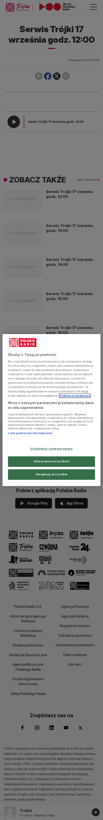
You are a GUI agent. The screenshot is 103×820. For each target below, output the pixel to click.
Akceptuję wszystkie (52, 474)
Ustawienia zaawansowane (51, 448)
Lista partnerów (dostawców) (30, 433)
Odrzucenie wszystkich (52, 461)
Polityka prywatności (75, 395)
